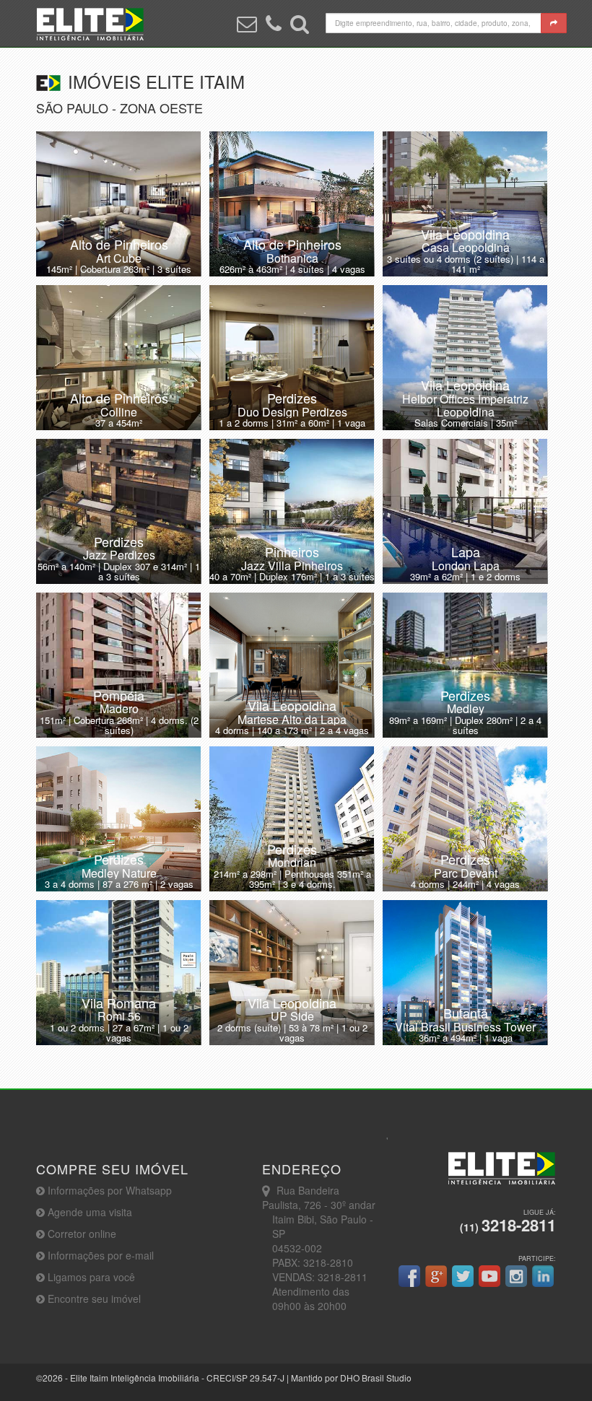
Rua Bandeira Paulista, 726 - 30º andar (318, 1197)
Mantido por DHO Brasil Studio (351, 1377)
